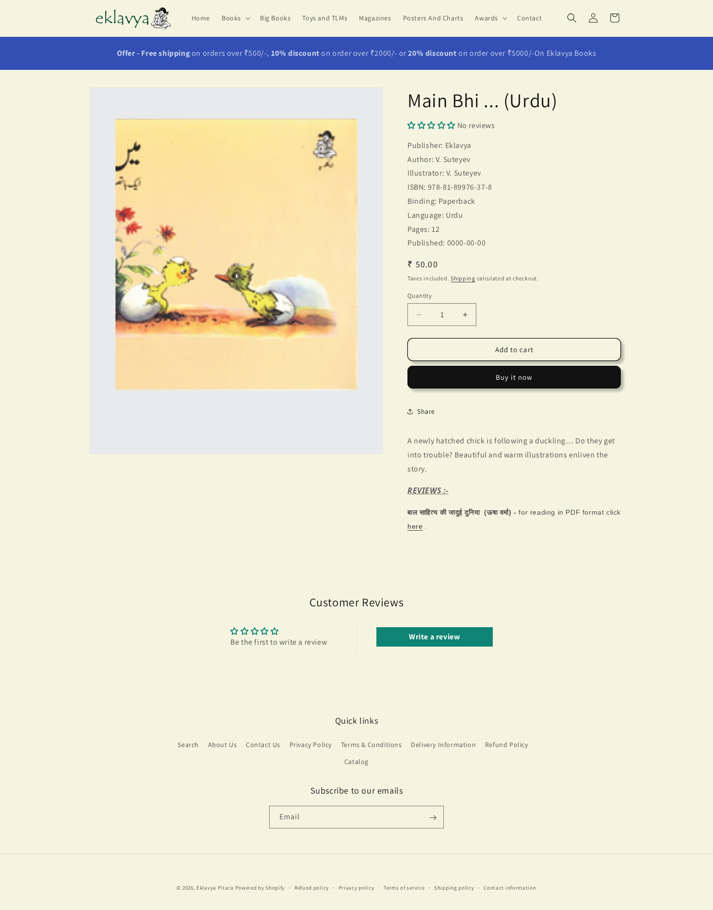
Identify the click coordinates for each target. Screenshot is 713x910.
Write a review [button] (434, 636)
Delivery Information (443, 744)
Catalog (356, 761)
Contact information (510, 887)
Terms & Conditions (371, 744)
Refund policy (311, 887)
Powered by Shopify (260, 887)
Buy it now (514, 377)
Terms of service (404, 887)
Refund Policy (506, 744)
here (414, 526)
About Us (222, 744)
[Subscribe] (432, 817)
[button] (235, 18)
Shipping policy (454, 887)
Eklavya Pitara (215, 887)
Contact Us (263, 744)
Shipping (463, 278)
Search (188, 744)
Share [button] (426, 411)
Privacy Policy (311, 744)
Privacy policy (356, 887)
